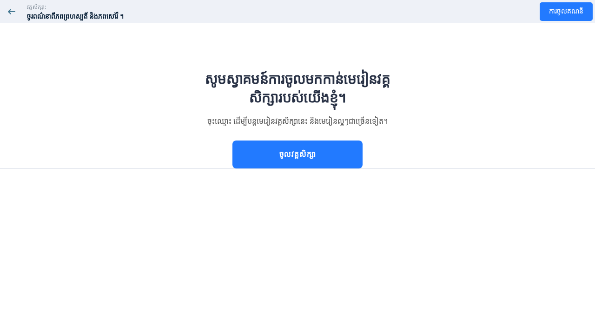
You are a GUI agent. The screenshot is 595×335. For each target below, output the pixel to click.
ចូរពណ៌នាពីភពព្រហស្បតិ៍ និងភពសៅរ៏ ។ (75, 16)
